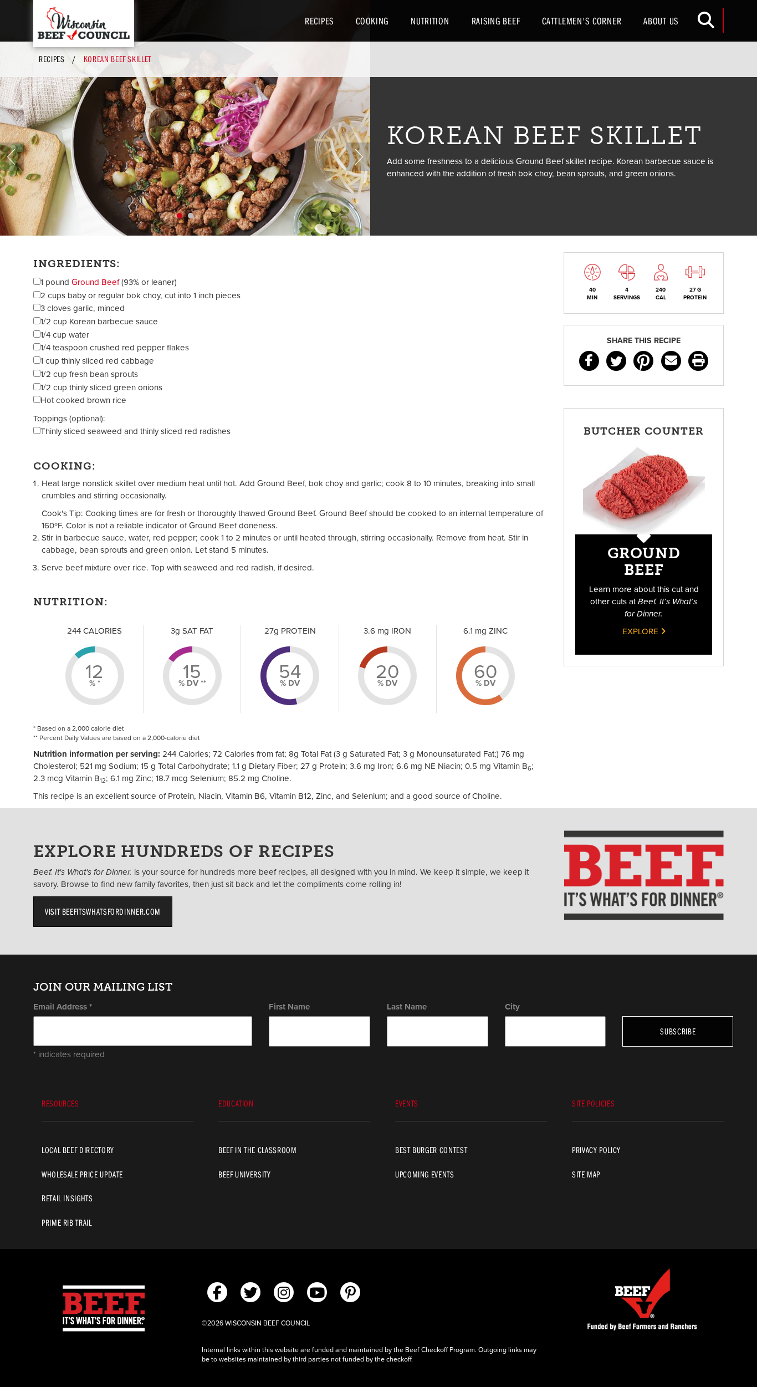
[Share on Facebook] (589, 361)
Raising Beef (496, 20)
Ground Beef (95, 282)
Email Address (62, 1007)
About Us (660, 20)
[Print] (698, 361)
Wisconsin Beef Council (83, 23)
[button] (12, 157)
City (512, 1007)
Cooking (372, 20)
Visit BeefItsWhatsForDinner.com (103, 911)
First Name (289, 1007)
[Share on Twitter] (616, 361)
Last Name (407, 1007)
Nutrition (430, 20)
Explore (641, 631)
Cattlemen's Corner (581, 20)
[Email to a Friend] (671, 361)
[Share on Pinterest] (643, 361)
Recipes (319, 20)
